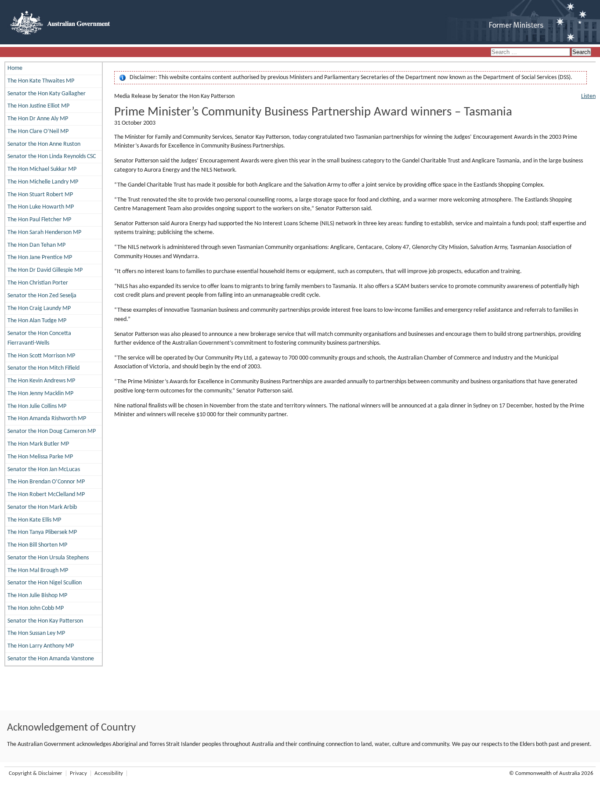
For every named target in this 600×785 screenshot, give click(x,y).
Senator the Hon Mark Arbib (42, 507)
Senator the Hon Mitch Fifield (43, 368)
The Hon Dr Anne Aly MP (37, 119)
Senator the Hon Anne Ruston (43, 144)
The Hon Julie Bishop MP (37, 595)
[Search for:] (531, 52)
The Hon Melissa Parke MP (40, 457)
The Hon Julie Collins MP (36, 406)
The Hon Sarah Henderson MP (44, 232)
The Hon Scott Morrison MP (41, 356)
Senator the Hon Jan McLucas (43, 469)
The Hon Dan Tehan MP (36, 245)
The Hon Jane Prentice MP (39, 257)
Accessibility (108, 773)
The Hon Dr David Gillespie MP (45, 270)
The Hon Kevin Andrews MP (41, 381)
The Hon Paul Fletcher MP (39, 220)
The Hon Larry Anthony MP (40, 646)
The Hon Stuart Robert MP (40, 195)
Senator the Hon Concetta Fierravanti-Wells (39, 338)
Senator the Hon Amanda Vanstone (50, 659)
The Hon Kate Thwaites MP (40, 81)
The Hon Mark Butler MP (38, 444)
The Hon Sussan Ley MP (36, 633)
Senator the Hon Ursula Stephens (48, 558)
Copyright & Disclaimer (35, 773)
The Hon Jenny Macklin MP (40, 393)
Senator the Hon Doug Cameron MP (51, 431)
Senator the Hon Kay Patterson (45, 621)
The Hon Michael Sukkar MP (41, 169)
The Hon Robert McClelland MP (46, 494)
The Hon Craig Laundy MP (39, 308)
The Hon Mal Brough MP (37, 570)
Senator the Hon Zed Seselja (41, 296)
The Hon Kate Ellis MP (34, 520)
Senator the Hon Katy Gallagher (46, 94)
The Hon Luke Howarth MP (40, 207)
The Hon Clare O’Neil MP (38, 131)
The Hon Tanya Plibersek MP (42, 532)
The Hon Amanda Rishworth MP (46, 418)
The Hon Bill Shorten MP (37, 545)
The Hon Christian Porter (37, 283)
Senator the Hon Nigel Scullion (44, 583)
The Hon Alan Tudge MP (36, 321)
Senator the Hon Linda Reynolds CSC (51, 156)
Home (14, 68)
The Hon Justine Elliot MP (38, 106)
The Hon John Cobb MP (35, 608)
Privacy (78, 773)
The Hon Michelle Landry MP (42, 182)
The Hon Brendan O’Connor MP (46, 482)
